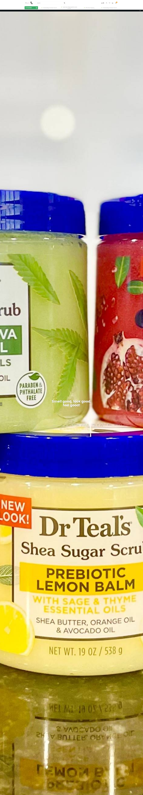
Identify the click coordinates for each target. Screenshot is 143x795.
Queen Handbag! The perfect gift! (71, 404)
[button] (1, 404)
